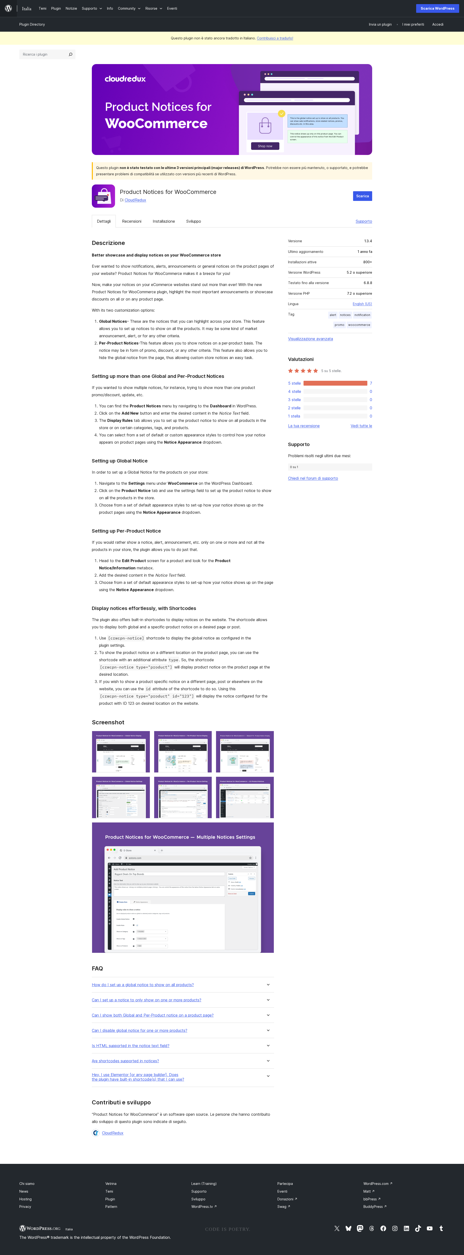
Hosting (25, 1199)
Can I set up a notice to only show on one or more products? (146, 1000)
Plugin (110, 1199)
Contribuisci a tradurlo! (275, 38)
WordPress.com (378, 1184)
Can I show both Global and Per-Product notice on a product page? (153, 1015)
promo (339, 325)
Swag (283, 1206)
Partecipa (285, 1184)
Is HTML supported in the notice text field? (130, 1045)
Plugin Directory (32, 24)
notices (345, 315)
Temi (109, 1191)
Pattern (111, 1206)
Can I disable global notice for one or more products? (139, 1030)
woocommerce (359, 325)
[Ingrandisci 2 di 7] (205, 737)
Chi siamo (27, 1184)
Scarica (362, 196)
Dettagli (104, 221)
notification (362, 315)
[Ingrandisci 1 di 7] (143, 737)
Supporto (364, 221)
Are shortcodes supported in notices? (125, 1061)
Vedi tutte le (361, 425)
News (23, 1191)
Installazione (164, 221)
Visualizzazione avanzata (310, 338)
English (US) (362, 304)
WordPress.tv (204, 1206)
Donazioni (287, 1199)
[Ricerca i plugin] (70, 54)
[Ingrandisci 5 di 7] (205, 783)
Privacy (25, 1206)
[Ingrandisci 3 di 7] (267, 737)
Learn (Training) (204, 1184)
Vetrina (110, 1184)
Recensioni (131, 221)
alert (333, 315)
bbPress (372, 1199)
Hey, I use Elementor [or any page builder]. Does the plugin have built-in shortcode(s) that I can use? (138, 1077)
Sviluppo (193, 221)
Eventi (282, 1191)
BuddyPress (375, 1206)
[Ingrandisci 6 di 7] (267, 783)
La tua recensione (304, 425)
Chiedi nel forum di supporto (313, 478)
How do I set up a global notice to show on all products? (143, 985)
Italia (69, 1229)
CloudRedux (135, 200)
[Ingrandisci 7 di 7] (267, 828)
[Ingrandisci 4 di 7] (143, 783)
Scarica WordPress (438, 8)
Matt (369, 1191)
